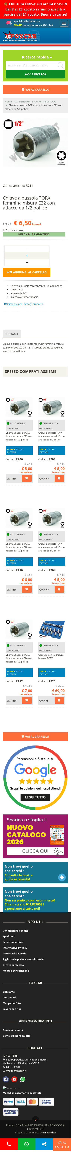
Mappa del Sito (12, 1003)
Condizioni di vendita (16, 930)
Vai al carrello (37, 736)
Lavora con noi (12, 1009)
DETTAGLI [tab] (12, 334)
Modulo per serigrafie (16, 970)
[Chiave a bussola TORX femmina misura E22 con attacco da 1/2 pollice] (35, 142)
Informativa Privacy (15, 947)
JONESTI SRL (10, 1055)
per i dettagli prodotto (25, 303)
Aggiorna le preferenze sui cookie (23, 959)
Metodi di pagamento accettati (22, 1093)
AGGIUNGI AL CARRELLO (29, 272)
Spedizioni (9, 936)
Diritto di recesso (13, 965)
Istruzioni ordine (13, 942)
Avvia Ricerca (35, 74)
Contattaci (9, 997)
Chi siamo (9, 991)
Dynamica (49, 1132)
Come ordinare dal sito (17, 1035)
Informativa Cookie (14, 953)
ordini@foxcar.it (16, 1070)
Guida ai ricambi (13, 1030)
